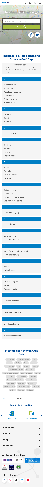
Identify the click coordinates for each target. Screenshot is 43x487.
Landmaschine (10, 236)
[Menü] (40, 2)
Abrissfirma (8, 88)
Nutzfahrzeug (9, 270)
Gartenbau (8, 193)
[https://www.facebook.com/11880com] (4, 480)
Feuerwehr (8, 178)
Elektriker (8, 145)
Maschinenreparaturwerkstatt (16, 251)
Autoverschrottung (12, 99)
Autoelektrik (9, 95)
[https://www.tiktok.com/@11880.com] (16, 480)
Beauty (7, 118)
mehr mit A (10, 102)
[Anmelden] (30, 2)
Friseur (7, 167)
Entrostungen (9, 155)
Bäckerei (7, 114)
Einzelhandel (9, 148)
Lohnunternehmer (11, 239)
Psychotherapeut (11, 281)
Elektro (7, 152)
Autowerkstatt (10, 84)
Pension (7, 285)
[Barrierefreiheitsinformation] (35, 2)
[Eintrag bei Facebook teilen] (31, 35)
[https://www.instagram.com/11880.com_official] (10, 480)
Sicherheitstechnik (11, 300)
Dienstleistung (10, 133)
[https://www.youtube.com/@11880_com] (28, 480)
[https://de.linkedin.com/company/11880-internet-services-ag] (22, 480)
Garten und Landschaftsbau (15, 197)
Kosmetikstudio (10, 224)
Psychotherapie (10, 289)
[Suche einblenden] (25, 2)
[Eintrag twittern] (37, 35)
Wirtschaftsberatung (12, 335)
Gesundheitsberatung (13, 200)
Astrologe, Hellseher (12, 92)
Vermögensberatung (12, 324)
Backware (8, 121)
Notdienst (8, 266)
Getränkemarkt (10, 190)
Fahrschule (8, 171)
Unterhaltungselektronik (14, 312)
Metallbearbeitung (11, 254)
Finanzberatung (10, 174)
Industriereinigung (11, 212)
